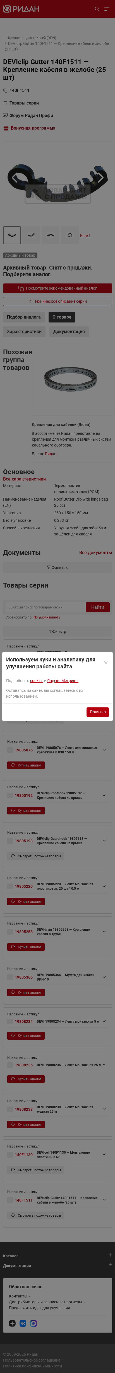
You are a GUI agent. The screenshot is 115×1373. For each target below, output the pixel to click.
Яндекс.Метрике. (62, 680)
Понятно (98, 712)
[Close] (106, 663)
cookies (36, 680)
